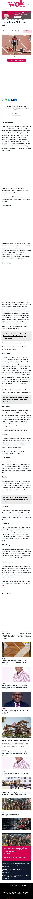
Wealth (7, 19)
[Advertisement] (16, 80)
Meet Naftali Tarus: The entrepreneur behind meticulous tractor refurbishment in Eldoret (15, 752)
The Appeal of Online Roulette (10, 814)
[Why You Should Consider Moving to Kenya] (16, 727)
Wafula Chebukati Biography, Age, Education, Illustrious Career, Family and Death (8, 636)
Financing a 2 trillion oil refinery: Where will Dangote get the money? (15, 711)
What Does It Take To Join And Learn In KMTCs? (16, 773)
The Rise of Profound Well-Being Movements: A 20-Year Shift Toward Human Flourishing (15, 864)
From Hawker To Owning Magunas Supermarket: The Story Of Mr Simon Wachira (24, 635)
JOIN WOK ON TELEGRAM (17, 60)
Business (4, 737)
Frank (11, 898)
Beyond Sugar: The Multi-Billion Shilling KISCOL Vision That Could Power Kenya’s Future (15, 876)
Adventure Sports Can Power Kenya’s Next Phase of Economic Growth (14, 870)
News (3, 791)
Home (3, 19)
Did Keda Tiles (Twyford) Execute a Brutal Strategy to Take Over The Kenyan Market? (14, 661)
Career (3, 771)
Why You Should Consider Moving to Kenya (15, 740)
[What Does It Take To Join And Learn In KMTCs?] (16, 783)
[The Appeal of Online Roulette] (16, 824)
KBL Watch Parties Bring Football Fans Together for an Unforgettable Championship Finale (16, 793)
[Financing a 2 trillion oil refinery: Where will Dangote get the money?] (16, 699)
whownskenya (7, 853)
